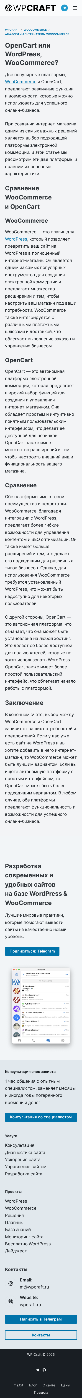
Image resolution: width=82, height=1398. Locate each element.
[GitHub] (44, 1370)
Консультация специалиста (30, 1071)
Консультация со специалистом (41, 1117)
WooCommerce (20, 81)
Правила (41, 1392)
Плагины (14, 1222)
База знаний (18, 1229)
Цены (65, 1385)
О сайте (49, 1385)
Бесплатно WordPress (28, 1243)
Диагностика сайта (25, 1152)
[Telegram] (64, 8)
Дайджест (16, 1251)
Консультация (19, 1145)
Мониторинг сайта (24, 1236)
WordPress (16, 239)
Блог (33, 1385)
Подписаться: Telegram (32, 951)
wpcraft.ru (30, 1304)
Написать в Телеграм (41, 1319)
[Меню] (75, 8)
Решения (14, 1215)
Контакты (41, 1335)
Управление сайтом (25, 1166)
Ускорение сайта (23, 1159)
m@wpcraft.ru (34, 1287)
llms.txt (17, 1385)
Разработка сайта (23, 1174)
